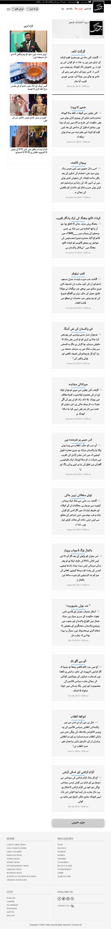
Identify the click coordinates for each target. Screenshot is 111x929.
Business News (14, 873)
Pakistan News (14, 855)
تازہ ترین (87, 9)
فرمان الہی (84, 2)
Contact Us (63, 906)
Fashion (62, 852)
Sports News (13, 862)
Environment (64, 869)
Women (61, 855)
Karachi (11, 898)
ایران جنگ (78, 9)
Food (60, 845)
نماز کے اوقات (72, 2)
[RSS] (72, 899)
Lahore (10, 902)
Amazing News (14, 869)
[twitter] (63, 899)
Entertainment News (18, 866)
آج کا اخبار (33, 9)
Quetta (10, 912)
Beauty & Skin (65, 866)
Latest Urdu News (16, 845)
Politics (62, 848)
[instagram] (68, 899)
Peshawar (12, 909)
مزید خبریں (78, 822)
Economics (63, 862)
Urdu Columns (14, 852)
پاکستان (69, 9)
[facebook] (59, 899)
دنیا (62, 9)
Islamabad (12, 905)
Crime (60, 873)
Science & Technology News (21, 876)
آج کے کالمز (18, 9)
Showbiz (62, 859)
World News (13, 859)
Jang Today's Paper (16, 848)
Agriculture (64, 876)
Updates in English (17, 880)
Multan (11, 916)
